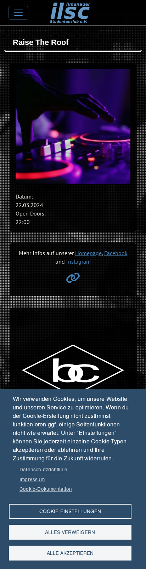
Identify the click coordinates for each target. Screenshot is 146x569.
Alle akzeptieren (70, 552)
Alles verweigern (70, 531)
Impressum (32, 479)
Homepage (88, 253)
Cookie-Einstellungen (70, 511)
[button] (73, 126)
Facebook (116, 253)
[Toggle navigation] (18, 13)
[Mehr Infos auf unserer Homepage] (73, 279)
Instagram (78, 261)
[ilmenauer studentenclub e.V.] (70, 7)
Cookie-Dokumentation (45, 488)
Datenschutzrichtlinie (43, 469)
